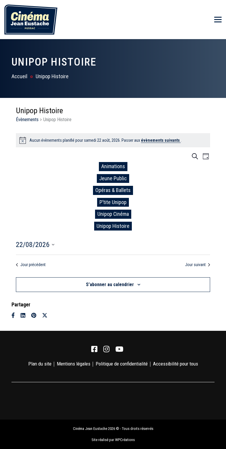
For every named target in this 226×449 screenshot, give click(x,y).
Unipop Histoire (113, 226)
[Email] (55, 315)
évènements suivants (161, 140)
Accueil (19, 76)
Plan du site (39, 364)
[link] (94, 349)
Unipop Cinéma (113, 214)
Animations (113, 166)
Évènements (27, 119)
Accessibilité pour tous (175, 364)
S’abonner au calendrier (110, 284)
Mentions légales (73, 364)
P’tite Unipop (113, 202)
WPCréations (125, 440)
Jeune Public (113, 178)
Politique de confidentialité (122, 364)
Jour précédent (33, 264)
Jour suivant (195, 264)
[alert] (113, 140)
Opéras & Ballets (113, 190)
